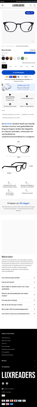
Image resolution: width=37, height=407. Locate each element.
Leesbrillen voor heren (28, 114)
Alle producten (11, 46)
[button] (31, 5)
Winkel (4, 361)
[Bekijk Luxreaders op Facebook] (7, 383)
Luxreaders (8, 392)
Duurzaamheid (6, 346)
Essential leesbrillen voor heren (11, 114)
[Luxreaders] (18, 5)
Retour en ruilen (6, 340)
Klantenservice (6, 338)
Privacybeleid (5, 352)
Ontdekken (6, 367)
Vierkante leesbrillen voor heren (11, 117)
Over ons (4, 343)
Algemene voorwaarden (8, 349)
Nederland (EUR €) (9, 389)
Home (3, 46)
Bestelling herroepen (7, 355)
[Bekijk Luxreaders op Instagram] (3, 383)
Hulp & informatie (8, 333)
